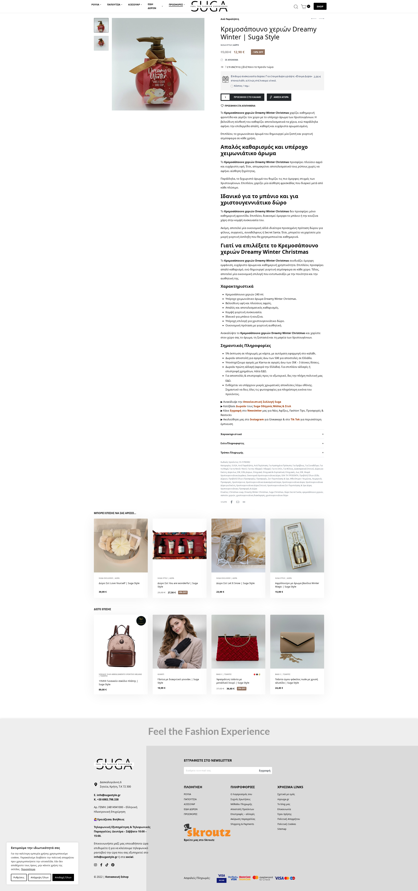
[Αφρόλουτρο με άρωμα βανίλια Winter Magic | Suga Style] (297, 545)
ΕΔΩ (263, 371)
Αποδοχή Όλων (63, 877)
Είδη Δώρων (246, 472)
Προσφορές (261, 478)
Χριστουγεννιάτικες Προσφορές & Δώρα (239, 488)
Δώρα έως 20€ (234, 472)
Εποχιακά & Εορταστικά (273, 472)
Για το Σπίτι (277, 468)
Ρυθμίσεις (18, 877)
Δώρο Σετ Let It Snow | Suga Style (235, 583)
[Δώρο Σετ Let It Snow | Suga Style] (238, 545)
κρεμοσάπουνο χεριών (312, 492)
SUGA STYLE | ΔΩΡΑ (166, 578)
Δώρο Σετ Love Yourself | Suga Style (119, 583)
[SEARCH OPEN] (296, 6)
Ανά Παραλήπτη (230, 19)
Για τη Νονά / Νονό (238, 468)
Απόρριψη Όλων (40, 877)
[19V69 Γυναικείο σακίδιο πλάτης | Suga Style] (121, 642)
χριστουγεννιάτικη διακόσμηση (250, 495)
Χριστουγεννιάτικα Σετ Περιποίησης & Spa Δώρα (289, 485)
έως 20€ (299, 472)
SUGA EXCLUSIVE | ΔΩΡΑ (109, 578)
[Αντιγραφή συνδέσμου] (243, 501)
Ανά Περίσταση (261, 465)
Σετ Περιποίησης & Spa (278, 478)
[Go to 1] (101, 25)
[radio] (255, 674)
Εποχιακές (290, 472)
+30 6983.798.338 (108, 799)
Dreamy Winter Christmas (256, 492)
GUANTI (161, 674)
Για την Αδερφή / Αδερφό (259, 468)
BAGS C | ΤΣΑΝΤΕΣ (224, 674)
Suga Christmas (276, 492)
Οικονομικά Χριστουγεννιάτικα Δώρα (263, 475)
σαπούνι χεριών (228, 495)
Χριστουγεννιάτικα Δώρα (293, 482)
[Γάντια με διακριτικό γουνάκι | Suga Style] (180, 642)
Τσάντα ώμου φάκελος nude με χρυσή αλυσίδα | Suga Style (296, 681)
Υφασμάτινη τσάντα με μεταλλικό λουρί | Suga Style (232, 681)
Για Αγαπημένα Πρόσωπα (280, 465)
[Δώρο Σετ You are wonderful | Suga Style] (180, 545)
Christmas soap (236, 492)
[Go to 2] (101, 43)
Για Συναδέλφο (312, 465)
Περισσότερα (28, 869)
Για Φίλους (288, 468)
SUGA (234, 465)
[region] (42, 863)
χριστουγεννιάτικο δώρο (277, 495)
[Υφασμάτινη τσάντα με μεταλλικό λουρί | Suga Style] (238, 642)
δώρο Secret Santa (292, 492)
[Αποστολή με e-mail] (237, 501)
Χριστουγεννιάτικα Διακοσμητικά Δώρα (263, 482)
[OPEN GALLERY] (158, 64)
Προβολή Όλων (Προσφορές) (242, 478)
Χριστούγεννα (238, 482)
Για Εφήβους (298, 465)
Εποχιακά (257, 472)
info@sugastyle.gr (109, 795)
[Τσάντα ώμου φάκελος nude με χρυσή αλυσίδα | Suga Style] (297, 642)
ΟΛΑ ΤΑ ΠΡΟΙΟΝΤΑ (289, 475)
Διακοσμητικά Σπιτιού (304, 468)
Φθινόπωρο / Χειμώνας (300, 478)
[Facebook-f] (101, 865)
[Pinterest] (112, 865)
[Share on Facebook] (231, 501)
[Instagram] (95, 865)
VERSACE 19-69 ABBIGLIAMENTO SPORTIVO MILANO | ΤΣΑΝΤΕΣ (120, 675)
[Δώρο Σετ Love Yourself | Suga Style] (121, 545)
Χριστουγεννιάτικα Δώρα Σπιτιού (251, 485)
